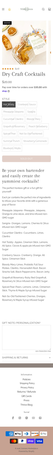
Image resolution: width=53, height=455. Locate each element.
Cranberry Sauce (27, 104)
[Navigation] (3, 9)
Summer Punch (11, 141)
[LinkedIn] (40, 418)
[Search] (43, 9)
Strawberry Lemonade (35, 141)
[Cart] (49, 9)
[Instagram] (20, 418)
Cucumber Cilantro (13, 119)
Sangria (31, 111)
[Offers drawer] (9, 9)
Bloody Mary (33, 119)
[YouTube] (33, 418)
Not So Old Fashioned (31, 133)
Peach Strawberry (38, 126)
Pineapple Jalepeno (13, 111)
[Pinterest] (26, 418)
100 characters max (43, 351)
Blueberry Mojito (12, 148)
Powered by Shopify (26, 451)
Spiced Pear (9, 133)
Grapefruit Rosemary (14, 126)
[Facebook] (13, 418)
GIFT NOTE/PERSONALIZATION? (21, 323)
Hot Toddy (8, 104)
